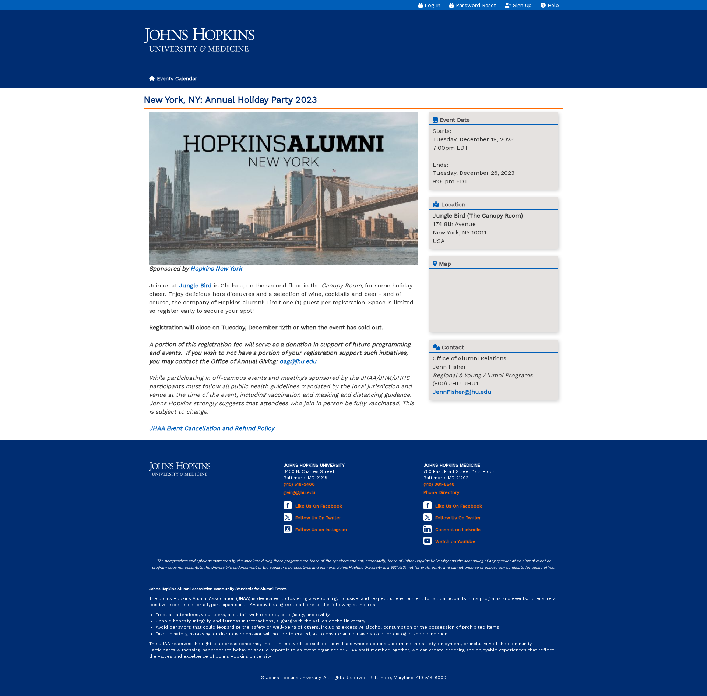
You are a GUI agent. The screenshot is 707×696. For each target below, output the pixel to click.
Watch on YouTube (455, 541)
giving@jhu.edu (299, 492)
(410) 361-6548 (439, 484)
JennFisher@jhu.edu (462, 391)
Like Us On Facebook (318, 506)
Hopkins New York (216, 268)
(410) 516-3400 (299, 484)
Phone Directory (441, 492)
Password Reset (475, 5)
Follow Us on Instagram (321, 529)
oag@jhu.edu (297, 361)
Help (552, 5)
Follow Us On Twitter (318, 517)
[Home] (199, 40)
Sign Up (521, 5)
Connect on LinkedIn (458, 529)
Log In (431, 5)
